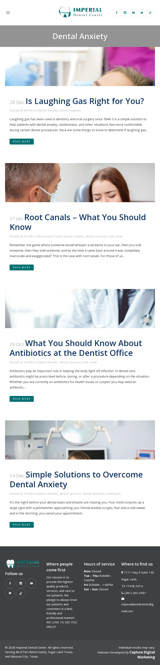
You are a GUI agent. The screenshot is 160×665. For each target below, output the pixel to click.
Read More (21, 141)
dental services (96, 236)
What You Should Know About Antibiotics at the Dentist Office (76, 347)
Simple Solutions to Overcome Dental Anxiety (76, 479)
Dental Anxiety (47, 110)
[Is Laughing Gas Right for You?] (80, 66)
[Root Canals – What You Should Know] (80, 182)
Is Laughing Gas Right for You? (85, 100)
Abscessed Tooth (49, 236)
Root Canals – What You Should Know (78, 221)
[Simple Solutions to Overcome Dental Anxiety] (80, 439)
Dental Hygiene (70, 110)
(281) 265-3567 (135, 593)
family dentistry (94, 493)
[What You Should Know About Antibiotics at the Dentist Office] (80, 308)
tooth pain (113, 493)
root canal (115, 236)
